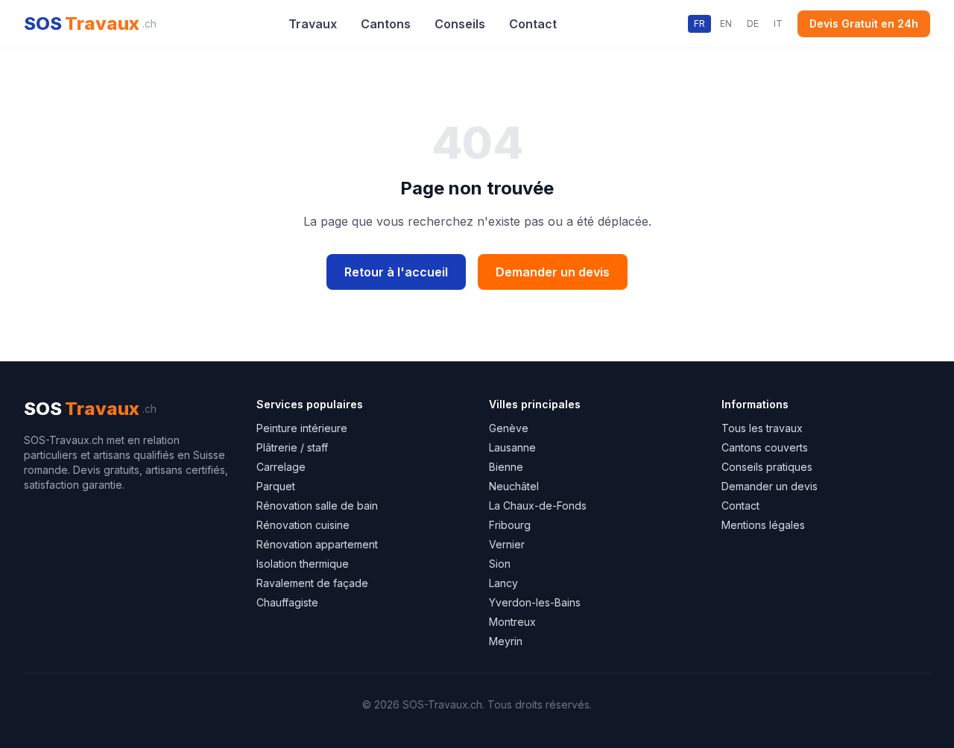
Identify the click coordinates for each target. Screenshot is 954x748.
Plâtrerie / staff (292, 447)
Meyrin (505, 641)
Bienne (506, 466)
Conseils (460, 23)
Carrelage (281, 466)
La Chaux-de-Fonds (538, 505)
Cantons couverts (764, 447)
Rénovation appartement (317, 544)
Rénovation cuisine (303, 525)
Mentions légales (763, 525)
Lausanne (512, 447)
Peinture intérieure (301, 428)
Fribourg (510, 525)
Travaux (312, 23)
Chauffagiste (287, 602)
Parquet (275, 486)
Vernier (507, 544)
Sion (500, 563)
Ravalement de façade (312, 583)
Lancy (503, 583)
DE (753, 23)
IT (778, 23)
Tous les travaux (762, 428)
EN (726, 23)
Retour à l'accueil (396, 271)
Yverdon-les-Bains (535, 602)
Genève (508, 428)
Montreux (512, 621)
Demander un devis (553, 271)
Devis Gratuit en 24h (863, 23)
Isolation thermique (302, 563)
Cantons (386, 23)
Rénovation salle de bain (317, 505)
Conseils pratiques (766, 466)
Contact (533, 23)
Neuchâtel (514, 486)
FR (699, 23)
